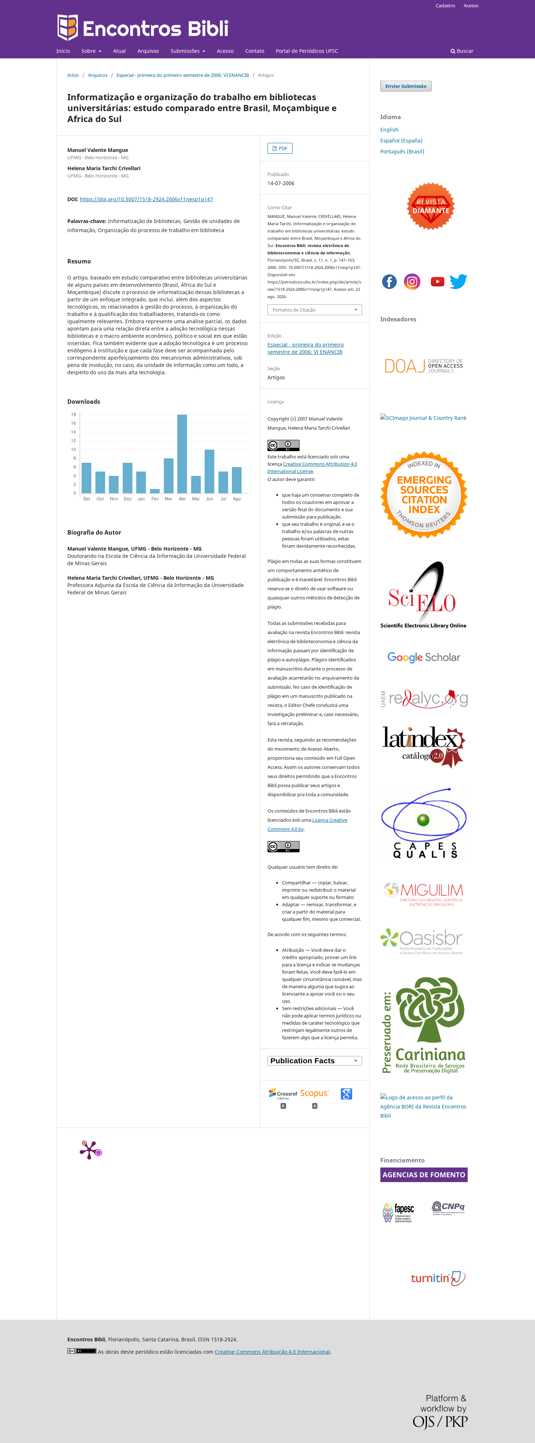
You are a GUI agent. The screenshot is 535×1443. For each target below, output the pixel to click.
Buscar (464, 50)
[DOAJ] (424, 380)
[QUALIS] (424, 858)
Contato (254, 50)
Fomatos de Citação (294, 309)
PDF (283, 148)
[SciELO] (424, 629)
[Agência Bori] (424, 1115)
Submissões (186, 50)
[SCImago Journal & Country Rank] (423, 417)
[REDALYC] (424, 706)
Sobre (89, 50)
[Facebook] (389, 288)
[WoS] (424, 536)
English (389, 129)
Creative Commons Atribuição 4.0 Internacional (272, 1351)
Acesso (225, 50)
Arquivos (148, 50)
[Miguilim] (424, 909)
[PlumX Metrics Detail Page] (89, 1150)
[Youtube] (437, 288)
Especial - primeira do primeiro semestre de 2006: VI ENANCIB (182, 75)
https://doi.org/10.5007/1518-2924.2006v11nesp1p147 (146, 199)
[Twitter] (458, 288)
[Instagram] (412, 288)
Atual (119, 50)
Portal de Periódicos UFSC (307, 50)
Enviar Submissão (406, 86)
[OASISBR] (424, 954)
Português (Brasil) (402, 151)
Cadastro (445, 5)
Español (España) (401, 140)
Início (63, 50)
